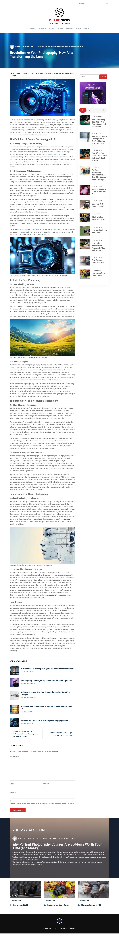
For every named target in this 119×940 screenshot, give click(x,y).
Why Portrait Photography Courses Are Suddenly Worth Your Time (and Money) (57, 846)
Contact (78, 29)
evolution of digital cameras (58, 154)
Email (46, 784)
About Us (60, 29)
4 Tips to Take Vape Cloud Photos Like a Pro (99, 191)
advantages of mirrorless (53, 595)
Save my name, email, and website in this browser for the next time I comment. (42, 804)
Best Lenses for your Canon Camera (99, 274)
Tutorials (52, 29)
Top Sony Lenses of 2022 (19, 905)
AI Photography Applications (46, 46)
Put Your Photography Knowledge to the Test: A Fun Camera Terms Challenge (99, 175)
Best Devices (42, 29)
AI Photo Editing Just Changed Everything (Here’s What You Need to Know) (47, 669)
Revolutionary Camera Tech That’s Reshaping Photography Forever (44, 720)
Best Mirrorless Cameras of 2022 (98, 261)
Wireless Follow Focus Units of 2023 (99, 218)
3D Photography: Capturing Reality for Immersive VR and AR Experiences (46, 680)
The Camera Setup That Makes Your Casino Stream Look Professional (99, 123)
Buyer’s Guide (32, 29)
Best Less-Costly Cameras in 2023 (98, 205)
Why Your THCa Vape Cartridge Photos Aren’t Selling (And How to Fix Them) (99, 140)
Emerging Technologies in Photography (70, 46)
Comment (14, 757)
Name (12, 784)
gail (18, 46)
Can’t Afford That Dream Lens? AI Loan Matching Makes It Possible (99, 156)
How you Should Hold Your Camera (99, 231)
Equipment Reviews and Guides (58, 838)
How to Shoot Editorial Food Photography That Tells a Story (98, 246)
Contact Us (87, 29)
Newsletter (69, 29)
